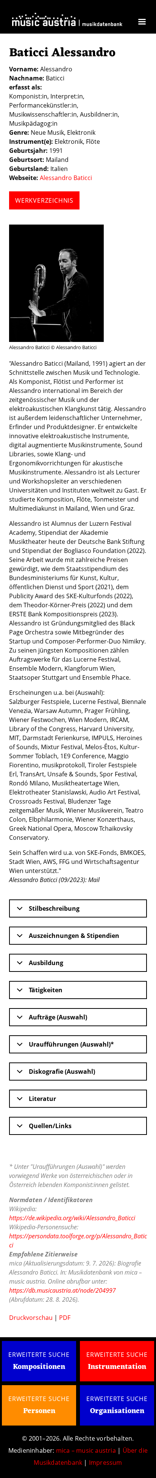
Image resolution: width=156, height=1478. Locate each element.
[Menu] (141, 22)
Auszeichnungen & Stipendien (74, 935)
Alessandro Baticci (66, 178)
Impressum (105, 1462)
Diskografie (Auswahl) (62, 1071)
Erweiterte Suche (39, 1354)
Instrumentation (117, 1367)
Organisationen (117, 1411)
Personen (39, 1411)
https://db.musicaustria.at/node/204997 (62, 1290)
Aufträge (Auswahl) (58, 1017)
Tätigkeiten (45, 990)
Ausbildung (46, 963)
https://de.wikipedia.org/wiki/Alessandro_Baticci (72, 1218)
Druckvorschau (31, 1317)
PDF (64, 1317)
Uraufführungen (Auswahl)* (71, 1044)
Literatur (42, 1099)
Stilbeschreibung (54, 908)
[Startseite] (67, 21)
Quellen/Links (50, 1126)
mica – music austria (86, 1450)
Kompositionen (39, 1367)
